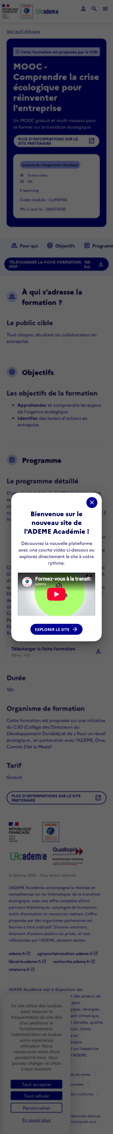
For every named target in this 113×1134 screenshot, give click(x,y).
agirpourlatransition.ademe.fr (67, 953)
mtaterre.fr (22, 969)
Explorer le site (56, 629)
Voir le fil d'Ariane (23, 31)
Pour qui (24, 245)
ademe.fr (20, 953)
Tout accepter (37, 1084)
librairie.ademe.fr (27, 961)
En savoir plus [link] (36, 1120)
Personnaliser (36, 1108)
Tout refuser (36, 1096)
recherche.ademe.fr (74, 961)
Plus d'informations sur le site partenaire (56, 141)
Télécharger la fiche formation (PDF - (56, 264)
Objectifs (61, 245)
